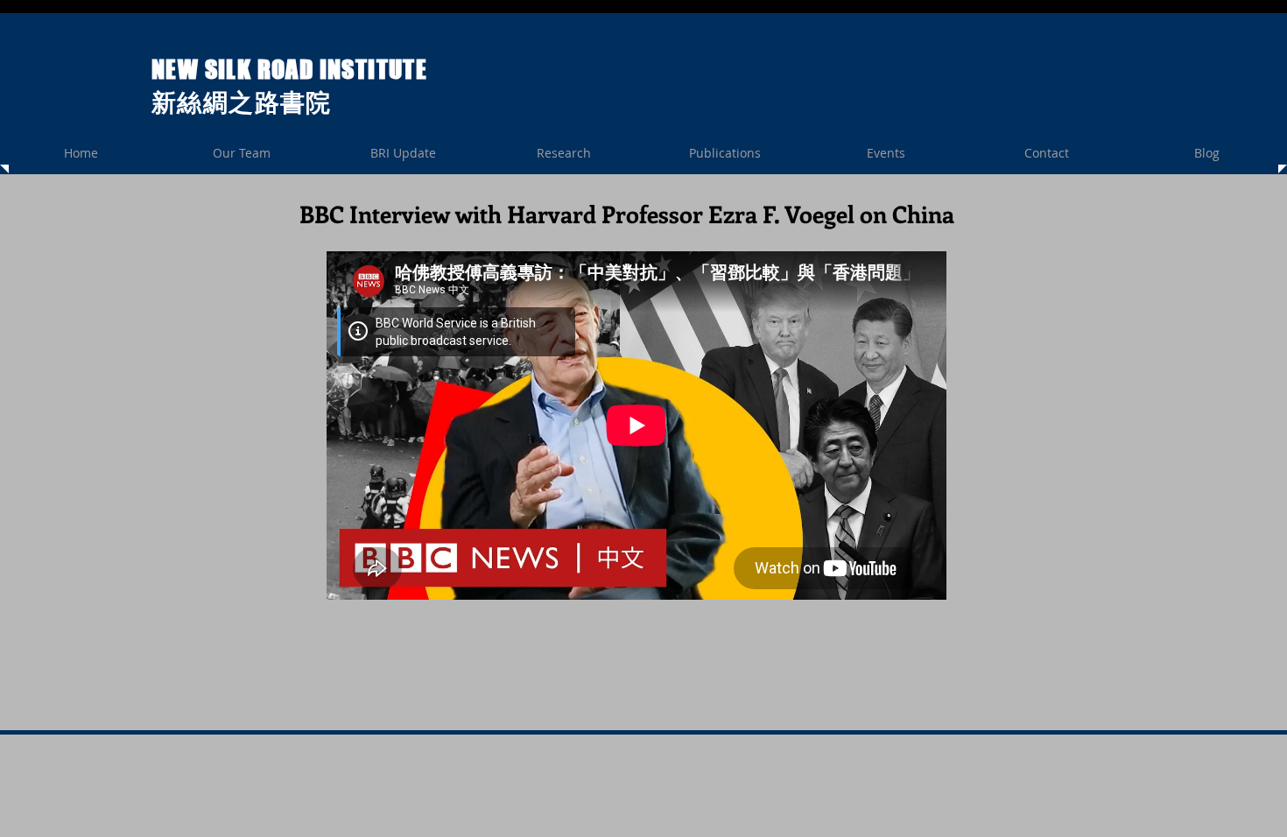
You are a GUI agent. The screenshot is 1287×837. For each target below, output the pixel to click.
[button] (564, 153)
